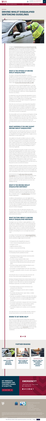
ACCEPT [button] (38, 419)
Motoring (4, 9)
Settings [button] (34, 419)
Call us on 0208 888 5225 (30, 407)
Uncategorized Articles (38, 358)
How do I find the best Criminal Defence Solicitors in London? (38, 363)
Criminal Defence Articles (23, 358)
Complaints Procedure (30, 404)
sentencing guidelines (31, 235)
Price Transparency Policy (35, 408)
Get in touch (25, 326)
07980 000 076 (27, 386)
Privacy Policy (29, 408)
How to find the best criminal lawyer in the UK (23, 362)
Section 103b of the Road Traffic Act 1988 (24, 82)
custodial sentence (25, 193)
